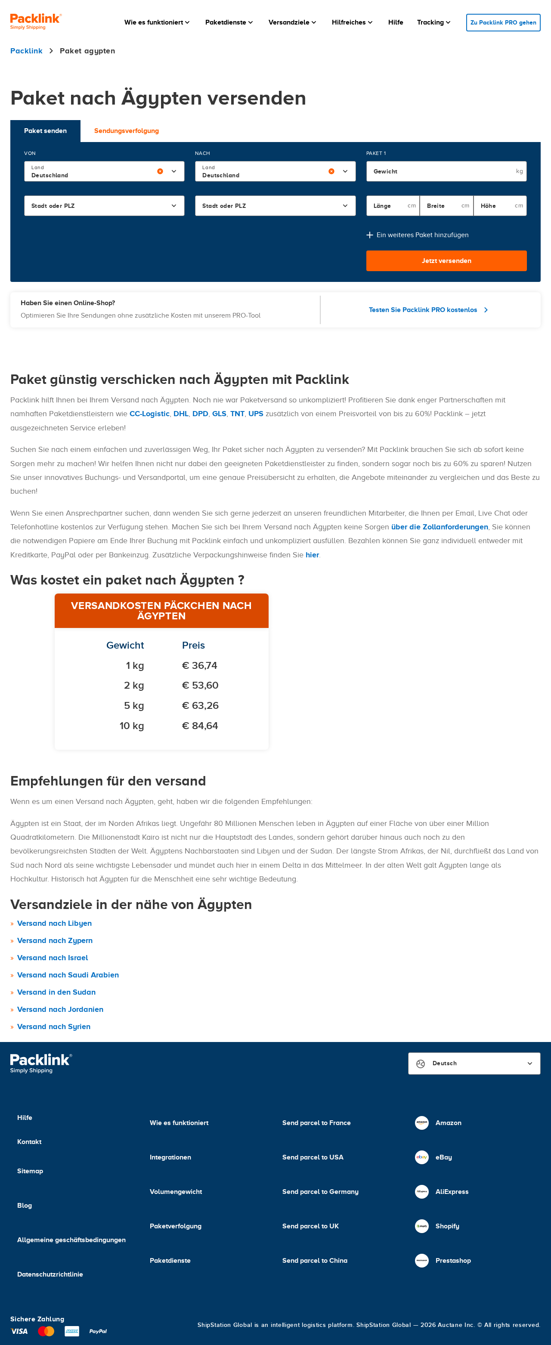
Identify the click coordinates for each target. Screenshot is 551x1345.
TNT (237, 413)
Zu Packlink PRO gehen (503, 22)
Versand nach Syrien (53, 1026)
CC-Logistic (150, 413)
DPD (200, 413)
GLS (219, 413)
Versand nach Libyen (54, 923)
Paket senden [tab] (45, 131)
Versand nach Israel (52, 957)
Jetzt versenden (446, 261)
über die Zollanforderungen (439, 527)
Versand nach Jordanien (60, 1009)
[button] (158, 22)
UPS (255, 413)
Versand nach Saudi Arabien (68, 975)
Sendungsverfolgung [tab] (126, 131)
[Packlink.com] (36, 22)
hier (312, 554)
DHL (181, 413)
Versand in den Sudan (56, 992)
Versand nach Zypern (55, 940)
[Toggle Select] (174, 171)
